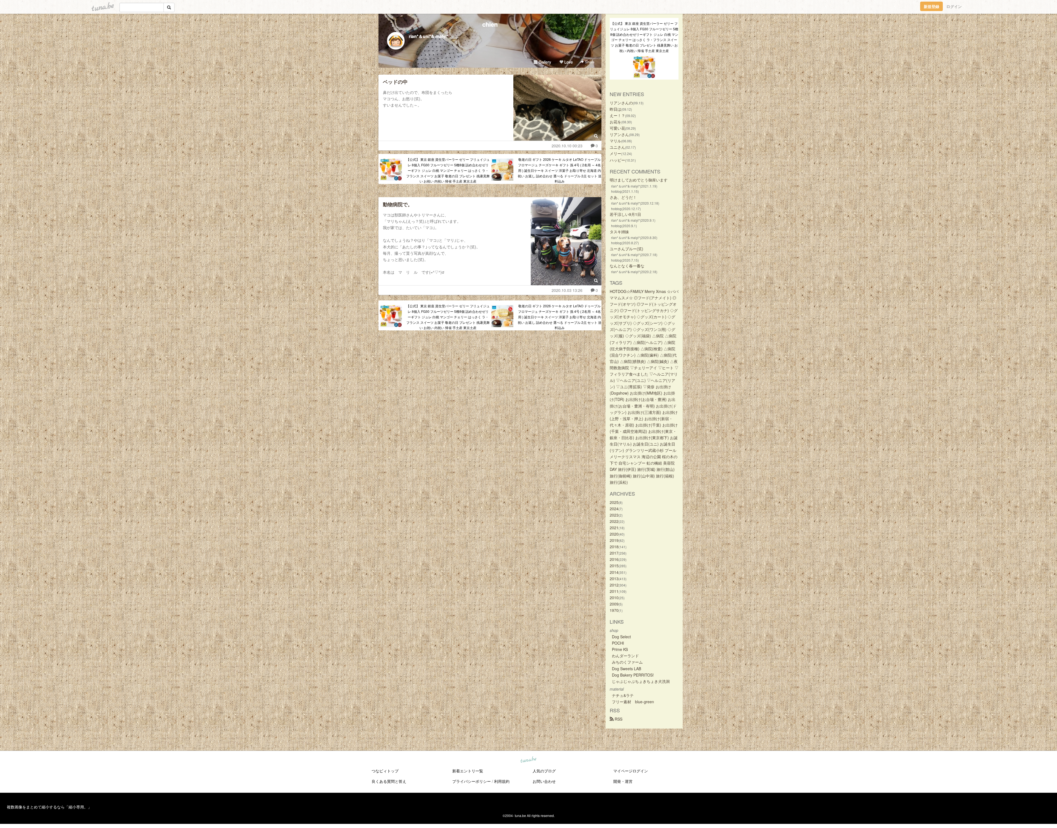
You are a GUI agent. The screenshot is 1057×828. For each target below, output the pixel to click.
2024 (614, 508)
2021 (614, 527)
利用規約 (502, 781)
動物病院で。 (398, 204)
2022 (614, 521)
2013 (614, 578)
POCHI (618, 643)
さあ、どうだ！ (623, 197)
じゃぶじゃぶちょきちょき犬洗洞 (641, 681)
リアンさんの (621, 102)
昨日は (615, 109)
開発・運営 (623, 781)
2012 (614, 585)
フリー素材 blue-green (633, 701)
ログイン (954, 6)
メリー (615, 153)
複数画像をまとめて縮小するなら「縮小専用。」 (49, 807)
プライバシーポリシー (471, 781)
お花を (615, 121)
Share (589, 61)
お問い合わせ (544, 781)
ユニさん (617, 147)
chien (490, 24)
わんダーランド (625, 655)
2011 (614, 591)
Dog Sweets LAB (626, 668)
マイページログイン (630, 770)
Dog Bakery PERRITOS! (633, 675)
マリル (615, 140)
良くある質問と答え (389, 781)
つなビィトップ (385, 770)
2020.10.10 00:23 (567, 145)
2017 (614, 553)
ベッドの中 (395, 81)
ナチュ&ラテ (623, 695)
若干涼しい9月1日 (625, 214)
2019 (614, 540)
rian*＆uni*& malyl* (428, 36)
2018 (614, 546)
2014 (614, 572)
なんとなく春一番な (627, 265)
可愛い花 (617, 128)
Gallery (544, 62)
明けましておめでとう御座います (639, 180)
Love (568, 62)
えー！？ (617, 115)
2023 (614, 515)
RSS (618, 719)
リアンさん (619, 134)
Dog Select (621, 636)
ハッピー (617, 160)
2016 (614, 559)
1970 (614, 610)
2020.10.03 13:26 (567, 290)
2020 (614, 534)
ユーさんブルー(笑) (626, 248)
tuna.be (528, 760)
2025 (614, 502)
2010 (614, 597)
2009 (614, 604)
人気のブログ (544, 770)
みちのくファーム (627, 662)
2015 (614, 565)
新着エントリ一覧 (467, 770)
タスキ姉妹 (619, 231)
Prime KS (620, 649)
